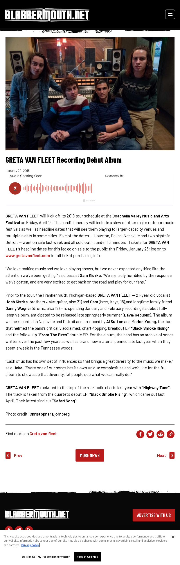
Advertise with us (154, 515)
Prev (18, 455)
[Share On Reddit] (160, 434)
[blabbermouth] (47, 20)
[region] (90, 547)
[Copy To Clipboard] (171, 434)
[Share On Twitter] (150, 434)
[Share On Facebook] (140, 434)
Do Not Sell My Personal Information (46, 556)
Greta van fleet (43, 433)
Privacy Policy (30, 545)
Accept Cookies (87, 556)
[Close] (173, 537)
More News (90, 455)
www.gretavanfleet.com (27, 255)
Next (161, 455)
